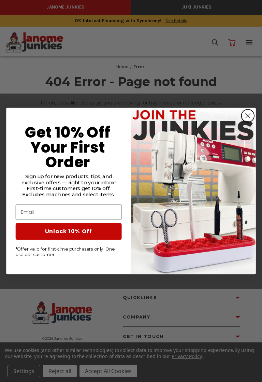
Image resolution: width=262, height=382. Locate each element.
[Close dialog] (247, 115)
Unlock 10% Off (68, 231)
